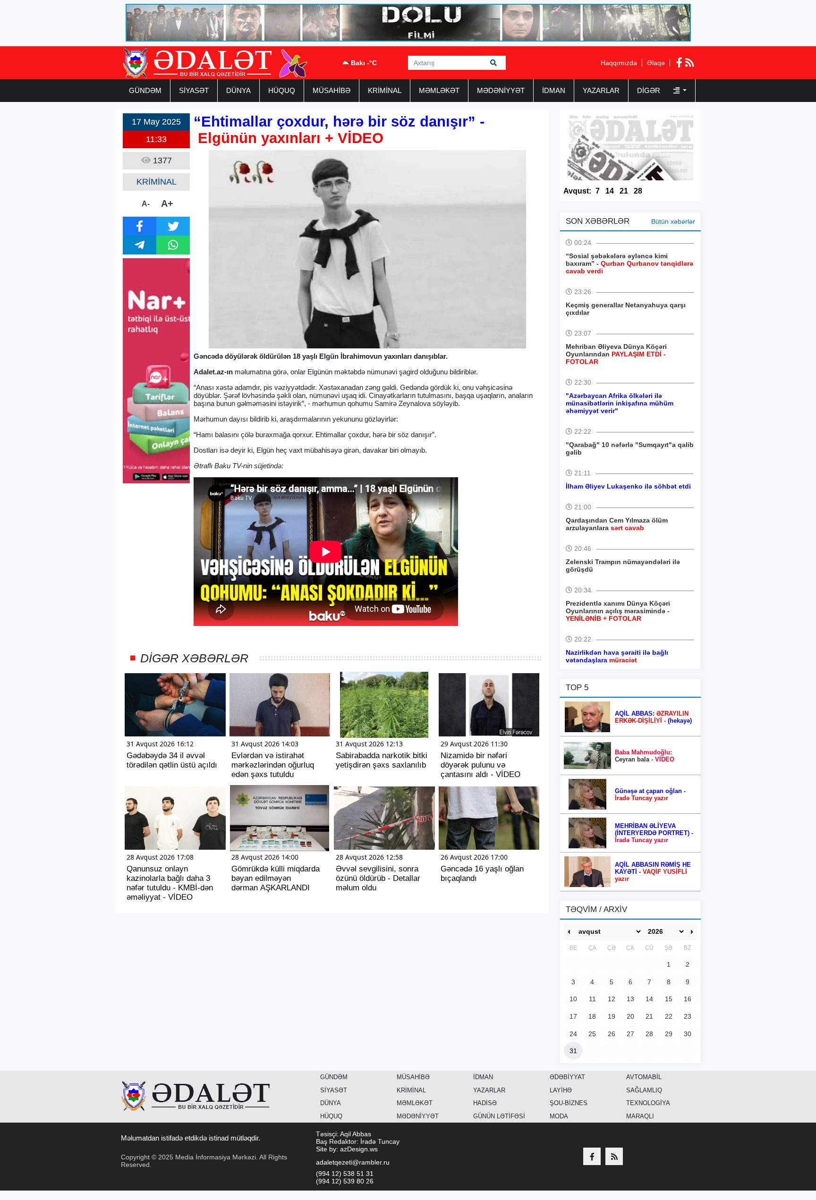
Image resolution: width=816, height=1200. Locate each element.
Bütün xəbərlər (673, 221)
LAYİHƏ (561, 1090)
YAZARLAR (601, 90)
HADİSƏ (485, 1103)
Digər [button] (649, 90)
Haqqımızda (619, 63)
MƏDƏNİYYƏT (501, 90)
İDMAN (553, 90)
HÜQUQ (281, 90)
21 (624, 191)
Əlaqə (656, 63)
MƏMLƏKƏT (439, 90)
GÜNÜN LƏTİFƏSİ (499, 1116)
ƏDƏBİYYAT (567, 1077)
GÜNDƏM (145, 90)
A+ (167, 203)
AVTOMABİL (644, 1077)
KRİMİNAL (384, 90)
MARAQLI (640, 1116)
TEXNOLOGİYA (648, 1103)
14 (609, 191)
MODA (559, 1116)
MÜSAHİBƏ (331, 90)
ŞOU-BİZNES (568, 1103)
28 (638, 191)
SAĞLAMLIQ (644, 1090)
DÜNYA (238, 90)
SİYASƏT (194, 90)
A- (146, 204)
